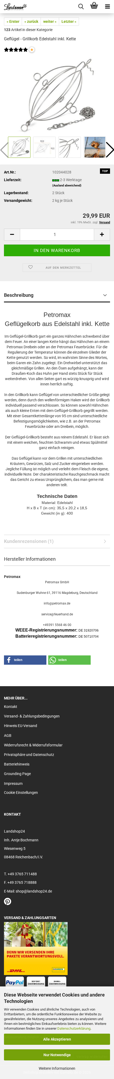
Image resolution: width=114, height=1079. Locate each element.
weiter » (49, 21)
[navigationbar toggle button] (107, 6)
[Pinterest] (7, 903)
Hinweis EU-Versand (20, 726)
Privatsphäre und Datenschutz (29, 754)
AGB (7, 735)
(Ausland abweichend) (66, 185)
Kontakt (10, 706)
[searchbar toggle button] (80, 6)
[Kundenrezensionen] (16, 53)
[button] (12, 235)
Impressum (13, 783)
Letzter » (69, 21)
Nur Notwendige (57, 1055)
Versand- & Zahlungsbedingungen (32, 716)
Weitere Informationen (57, 1068)
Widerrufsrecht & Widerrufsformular (33, 745)
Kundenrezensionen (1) (29, 541)
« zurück (31, 21)
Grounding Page (17, 774)
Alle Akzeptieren (57, 1039)
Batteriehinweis (16, 764)
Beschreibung (18, 295)
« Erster (13, 21)
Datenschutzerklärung (73, 1028)
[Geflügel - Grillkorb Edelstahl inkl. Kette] (57, 95)
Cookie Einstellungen (21, 792)
